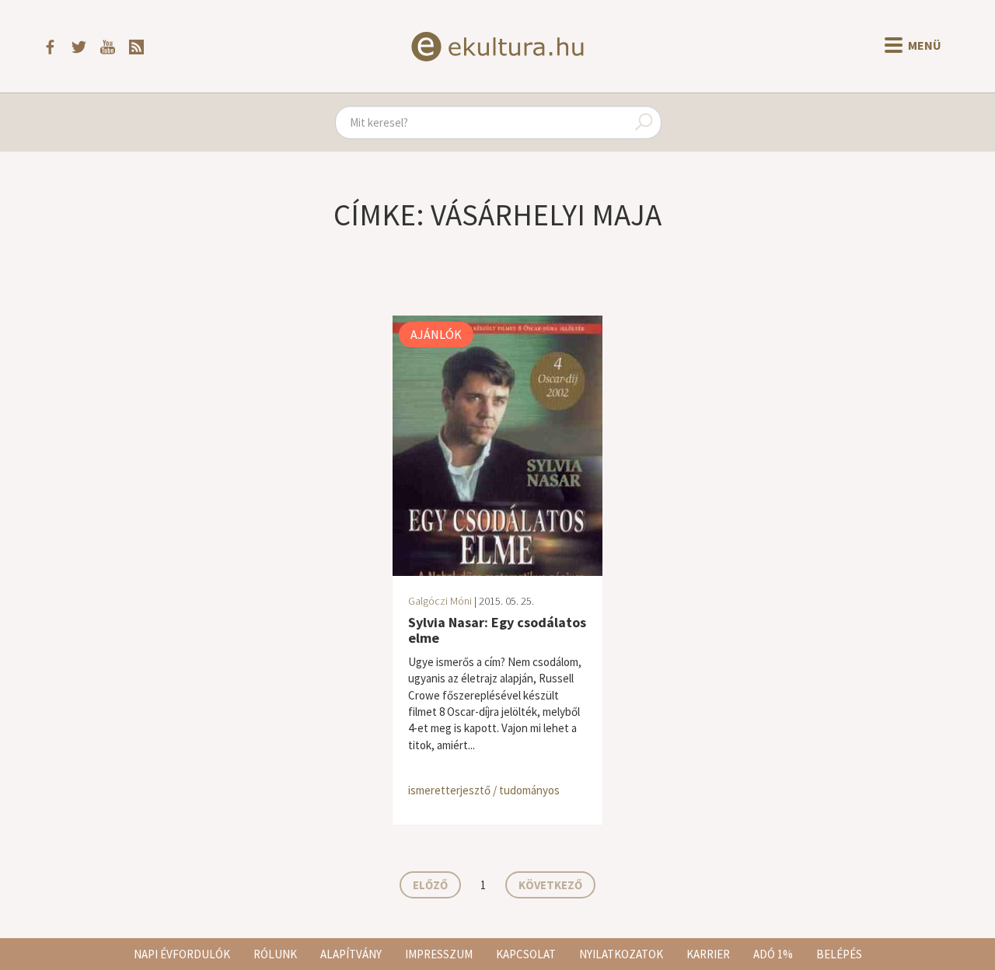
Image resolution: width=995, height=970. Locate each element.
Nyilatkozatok (621, 954)
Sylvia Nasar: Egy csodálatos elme (497, 630)
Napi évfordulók (182, 954)
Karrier (708, 954)
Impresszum (439, 954)
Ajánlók (436, 334)
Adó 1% (773, 954)
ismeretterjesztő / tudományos (484, 790)
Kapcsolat (526, 954)
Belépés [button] (839, 954)
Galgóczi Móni (440, 601)
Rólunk (275, 954)
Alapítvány (351, 954)
